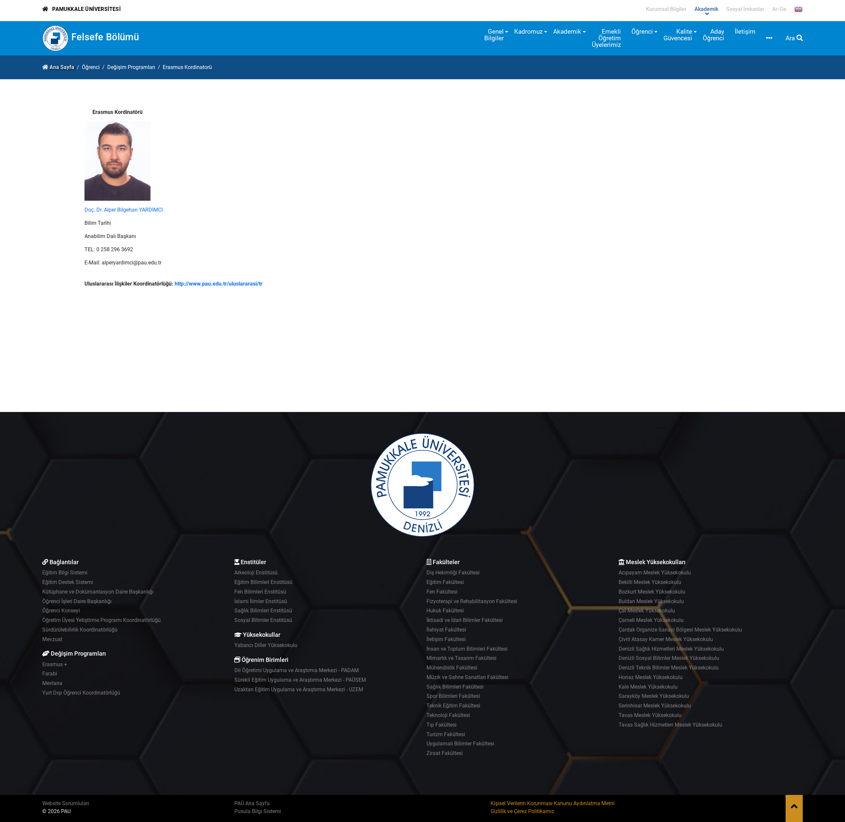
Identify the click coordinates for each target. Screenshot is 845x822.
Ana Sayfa (62, 67)
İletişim (745, 31)
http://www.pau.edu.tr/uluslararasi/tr (218, 284)
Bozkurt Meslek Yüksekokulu (652, 592)
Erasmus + (54, 664)
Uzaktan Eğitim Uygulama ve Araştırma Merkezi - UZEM (298, 689)
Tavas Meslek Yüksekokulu (650, 715)
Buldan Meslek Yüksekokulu (651, 601)
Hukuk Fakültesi (445, 610)
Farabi (49, 673)
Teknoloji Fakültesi (448, 715)
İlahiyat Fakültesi (446, 630)
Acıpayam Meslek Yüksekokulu (655, 572)
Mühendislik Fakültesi (451, 668)
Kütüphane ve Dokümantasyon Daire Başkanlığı (97, 592)
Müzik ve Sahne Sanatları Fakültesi (467, 677)
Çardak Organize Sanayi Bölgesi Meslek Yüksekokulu (680, 630)
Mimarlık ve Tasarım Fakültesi (461, 658)
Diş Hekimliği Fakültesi (453, 572)
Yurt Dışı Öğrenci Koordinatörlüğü (81, 693)
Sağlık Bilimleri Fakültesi (455, 687)
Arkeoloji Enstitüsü (256, 572)
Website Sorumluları (65, 803)
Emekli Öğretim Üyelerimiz (606, 38)
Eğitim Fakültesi (445, 582)
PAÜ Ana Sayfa (252, 803)
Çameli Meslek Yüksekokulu (651, 620)
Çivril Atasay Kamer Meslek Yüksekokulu (666, 639)
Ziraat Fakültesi (444, 753)
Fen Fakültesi (441, 592)
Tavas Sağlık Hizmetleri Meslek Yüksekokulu (670, 725)
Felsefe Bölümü (105, 37)
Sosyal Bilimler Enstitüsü (263, 620)
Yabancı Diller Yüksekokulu (265, 645)
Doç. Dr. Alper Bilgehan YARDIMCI (123, 210)
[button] (769, 38)
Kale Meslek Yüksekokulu (648, 687)
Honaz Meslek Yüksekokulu (651, 677)
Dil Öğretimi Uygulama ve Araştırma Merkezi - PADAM (296, 670)
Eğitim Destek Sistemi (67, 582)
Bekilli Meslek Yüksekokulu (650, 582)
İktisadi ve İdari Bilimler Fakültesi (464, 620)
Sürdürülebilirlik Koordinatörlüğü (80, 630)
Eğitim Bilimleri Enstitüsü (263, 582)
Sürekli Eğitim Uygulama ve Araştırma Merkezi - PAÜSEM (300, 680)
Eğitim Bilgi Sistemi (64, 572)
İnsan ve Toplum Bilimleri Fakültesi (467, 649)
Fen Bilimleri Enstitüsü (260, 592)
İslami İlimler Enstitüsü (260, 601)
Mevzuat (52, 639)
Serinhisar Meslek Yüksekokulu (655, 705)
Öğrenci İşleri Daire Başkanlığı (77, 601)
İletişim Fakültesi (446, 639)
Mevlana (52, 683)
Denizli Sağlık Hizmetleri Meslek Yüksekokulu (671, 649)
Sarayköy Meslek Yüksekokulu (654, 696)
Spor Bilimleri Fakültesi (453, 696)
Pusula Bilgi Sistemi (257, 811)
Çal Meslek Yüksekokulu (647, 610)
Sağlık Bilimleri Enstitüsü (263, 610)
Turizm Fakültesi (445, 734)
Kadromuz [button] (528, 31)
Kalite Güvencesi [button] (677, 35)
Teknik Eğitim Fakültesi (453, 705)
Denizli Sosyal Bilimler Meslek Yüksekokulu (669, 658)
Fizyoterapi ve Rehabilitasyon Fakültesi (471, 601)
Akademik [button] (567, 31)
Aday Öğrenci (713, 35)
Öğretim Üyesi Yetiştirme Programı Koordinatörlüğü (101, 620)
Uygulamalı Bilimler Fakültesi (460, 743)
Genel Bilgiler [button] (494, 35)
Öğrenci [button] (642, 31)
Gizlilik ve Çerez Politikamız (522, 811)
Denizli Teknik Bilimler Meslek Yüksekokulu (669, 668)
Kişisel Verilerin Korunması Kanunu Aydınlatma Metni (552, 803)
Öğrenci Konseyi (61, 610)
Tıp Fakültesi (441, 725)
